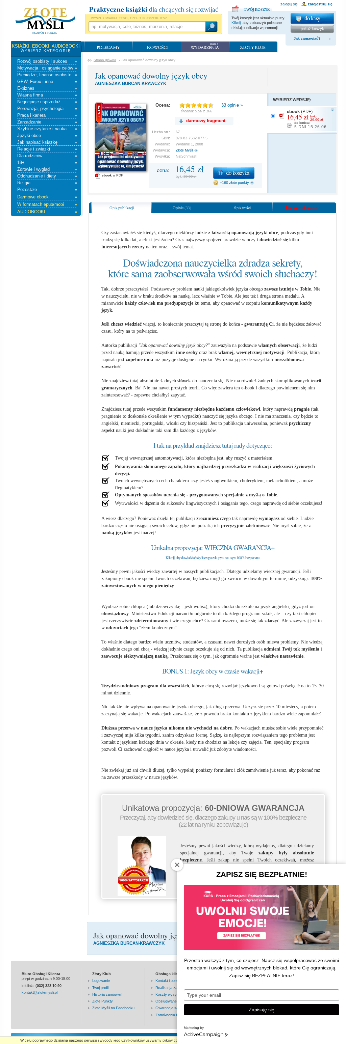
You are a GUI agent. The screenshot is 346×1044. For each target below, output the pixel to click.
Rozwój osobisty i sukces (47, 61)
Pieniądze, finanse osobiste (47, 74)
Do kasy (312, 18)
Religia (47, 182)
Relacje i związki (47, 149)
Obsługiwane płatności (173, 1001)
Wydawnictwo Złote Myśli (45, 21)
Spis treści (242, 207)
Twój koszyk (252, 7)
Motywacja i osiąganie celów (47, 68)
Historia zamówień (107, 994)
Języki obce (47, 135)
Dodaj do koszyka (233, 173)
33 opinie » (232, 105)
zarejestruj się (320, 4)
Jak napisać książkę (47, 142)
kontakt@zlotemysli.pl (39, 992)
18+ (47, 162)
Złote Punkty (102, 1001)
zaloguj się (289, 4)
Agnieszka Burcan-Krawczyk (130, 83)
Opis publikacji (121, 207)
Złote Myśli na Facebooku (113, 1008)
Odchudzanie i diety (47, 175)
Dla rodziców (47, 155)
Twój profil (100, 988)
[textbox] (147, 26)
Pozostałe (47, 189)
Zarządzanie (47, 122)
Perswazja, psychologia (47, 108)
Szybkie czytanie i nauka (47, 128)
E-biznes (47, 88)
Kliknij (236, 23)
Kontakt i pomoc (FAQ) (174, 981)
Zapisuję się (261, 1009)
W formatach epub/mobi (47, 204)
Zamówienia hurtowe (172, 1015)
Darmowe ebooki (47, 196)
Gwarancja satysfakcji (173, 1008)
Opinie (182, 207)
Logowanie (101, 981)
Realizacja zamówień (172, 988)
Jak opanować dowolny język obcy (151, 75)
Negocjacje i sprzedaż (47, 101)
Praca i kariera (47, 115)
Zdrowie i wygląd (47, 169)
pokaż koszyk (312, 29)
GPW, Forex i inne (47, 81)
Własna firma (47, 95)
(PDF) (307, 119)
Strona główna (105, 60)
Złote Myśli (184, 150)
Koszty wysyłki (167, 994)
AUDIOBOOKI (47, 211)
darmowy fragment (205, 120)
